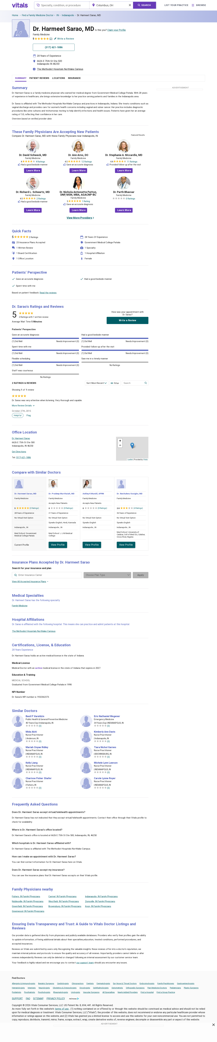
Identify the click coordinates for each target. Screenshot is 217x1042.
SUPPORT (17, 998)
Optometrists (117, 988)
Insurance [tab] (74, 78)
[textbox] (61, 5)
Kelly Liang (32, 763)
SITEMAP (38, 998)
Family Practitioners (165, 983)
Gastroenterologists (185, 983)
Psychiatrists (29, 992)
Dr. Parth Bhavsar (123, 192)
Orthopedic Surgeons (135, 988)
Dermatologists (103, 983)
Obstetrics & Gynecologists (65, 988)
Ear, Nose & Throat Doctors (125, 983)
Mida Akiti (31, 732)
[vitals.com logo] (20, 5)
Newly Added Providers (128, 992)
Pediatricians (175, 988)
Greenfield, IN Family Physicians (27, 906)
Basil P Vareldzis (35, 716)
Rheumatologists (60, 992)
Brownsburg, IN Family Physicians (64, 906)
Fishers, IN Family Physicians (26, 896)
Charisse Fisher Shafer (39, 778)
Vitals (145, 459)
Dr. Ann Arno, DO (78, 155)
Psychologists (44, 992)
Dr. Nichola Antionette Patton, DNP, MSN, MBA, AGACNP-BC (78, 193)
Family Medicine (19, 605)
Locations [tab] (58, 78)
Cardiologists (63, 983)
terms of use (62, 1008)
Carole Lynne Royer (105, 778)
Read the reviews (48, 292)
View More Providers (79, 217)
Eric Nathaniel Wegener (107, 716)
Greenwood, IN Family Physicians (28, 911)
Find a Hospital (147, 992)
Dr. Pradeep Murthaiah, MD (61, 494)
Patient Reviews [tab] (39, 78)
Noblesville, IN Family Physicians (27, 901)
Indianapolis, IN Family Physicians (101, 896)
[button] (132, 446)
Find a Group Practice (166, 992)
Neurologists (44, 988)
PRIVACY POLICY (56, 998)
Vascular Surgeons (91, 992)
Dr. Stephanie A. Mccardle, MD (123, 155)
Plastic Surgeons (191, 988)
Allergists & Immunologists (23, 983)
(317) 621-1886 (23, 457)
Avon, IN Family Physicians (98, 906)
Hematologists (18, 988)
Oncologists (84, 988)
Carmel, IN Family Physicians (62, 896)
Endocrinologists (147, 983)
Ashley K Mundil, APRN (93, 494)
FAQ (28, 998)
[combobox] (61, 5)
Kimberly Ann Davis (104, 732)
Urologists (75, 992)
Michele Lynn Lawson (106, 763)
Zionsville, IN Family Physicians (100, 901)
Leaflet (130, 459)
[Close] (214, 1025)
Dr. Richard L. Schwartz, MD (33, 192)
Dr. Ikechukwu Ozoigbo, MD (129, 494)
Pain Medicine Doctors (157, 988)
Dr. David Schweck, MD (33, 155)
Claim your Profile (116, 30)
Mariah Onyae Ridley (37, 747)
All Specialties (108, 992)
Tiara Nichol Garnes (105, 747)
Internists (32, 988)
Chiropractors (78, 983)
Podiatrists (16, 992)
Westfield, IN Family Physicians (63, 901)
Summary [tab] (20, 78)
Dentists (90, 983)
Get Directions (19, 451)
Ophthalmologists (101, 988)
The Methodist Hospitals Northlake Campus (60, 69)
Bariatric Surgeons (46, 983)
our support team (85, 962)
